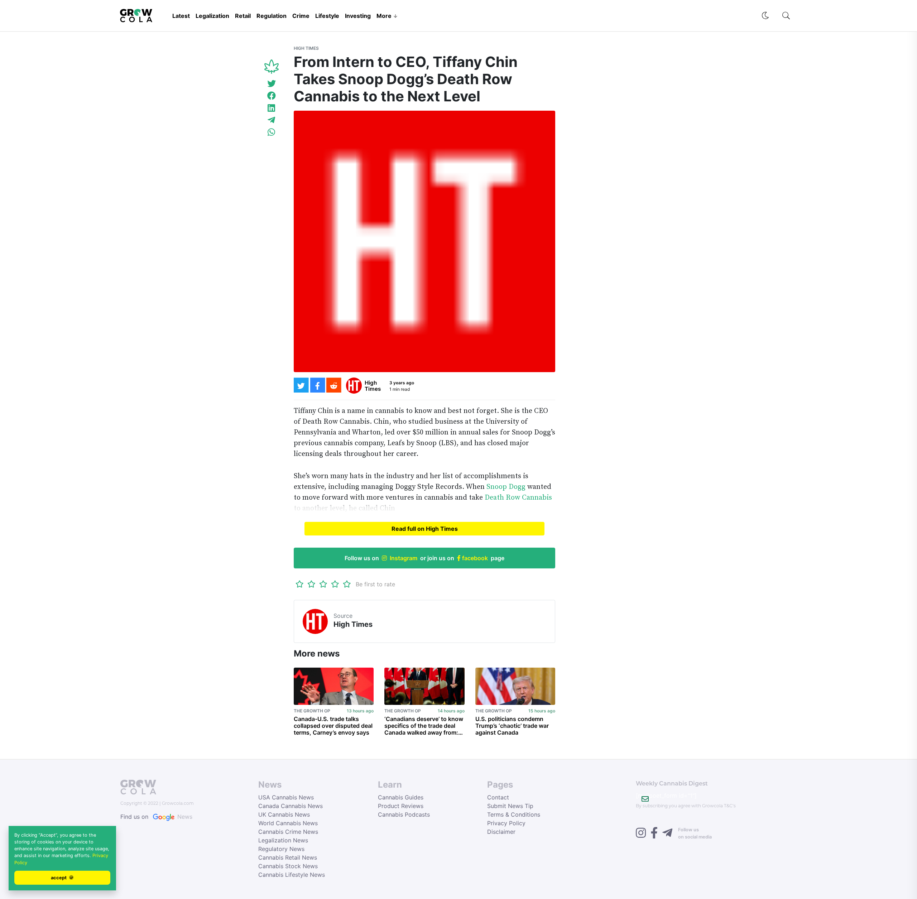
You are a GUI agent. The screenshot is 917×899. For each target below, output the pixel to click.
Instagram (403, 558)
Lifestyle (327, 15)
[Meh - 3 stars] (323, 584)
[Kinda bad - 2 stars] (311, 584)
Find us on (156, 816)
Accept (59, 877)
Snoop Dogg (505, 486)
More (384, 15)
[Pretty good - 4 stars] (335, 584)
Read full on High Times (425, 528)
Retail (243, 15)
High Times (306, 48)
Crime (300, 15)
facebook (474, 558)
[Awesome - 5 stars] (347, 584)
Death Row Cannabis (517, 497)
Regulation (271, 15)
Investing (358, 15)
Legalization (212, 15)
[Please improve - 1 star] (300, 584)
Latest (181, 15)
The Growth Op (312, 710)
